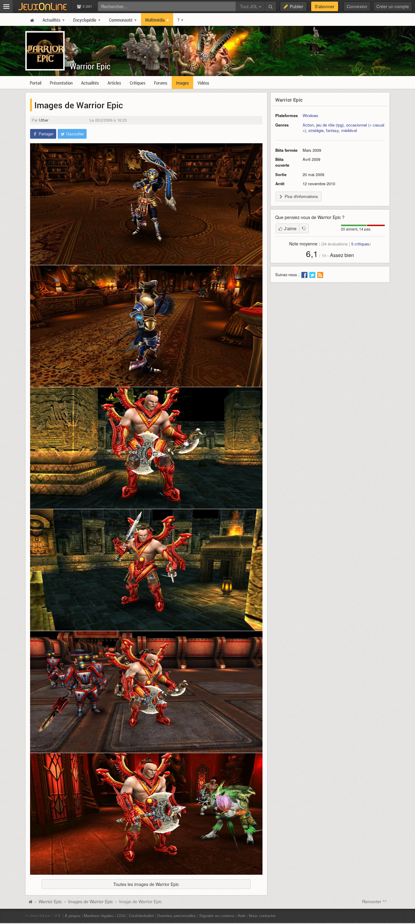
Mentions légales (99, 916)
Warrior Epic (90, 66)
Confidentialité (141, 916)
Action (308, 125)
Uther (43, 120)
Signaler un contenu (216, 916)
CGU (121, 916)
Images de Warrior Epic (90, 901)
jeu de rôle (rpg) (330, 125)
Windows (310, 115)
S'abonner (324, 6)
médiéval (349, 130)
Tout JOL (249, 6)
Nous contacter (262, 916)
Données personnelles (176, 916)
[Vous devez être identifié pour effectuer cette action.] (304, 228)
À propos (73, 916)
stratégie (316, 130)
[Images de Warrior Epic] (146, 204)
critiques (360, 244)
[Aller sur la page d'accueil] (30, 901)
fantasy (332, 130)
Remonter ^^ (374, 901)
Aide (241, 916)
